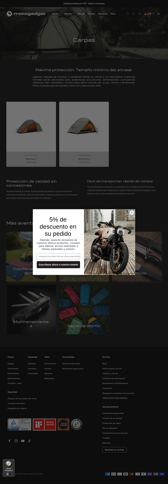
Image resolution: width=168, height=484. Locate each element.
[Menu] (13, 460)
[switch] (8, 474)
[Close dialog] (132, 212)
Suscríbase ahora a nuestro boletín (58, 264)
